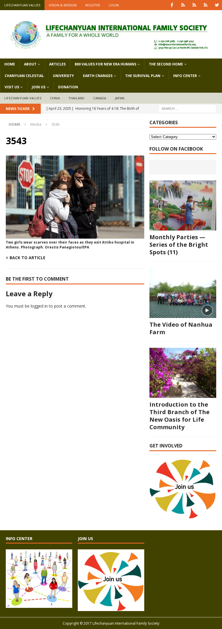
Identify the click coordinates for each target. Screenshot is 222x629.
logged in (39, 306)
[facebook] (172, 5)
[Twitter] (217, 5)
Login (114, 5)
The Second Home (166, 64)
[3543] (75, 235)
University (63, 75)
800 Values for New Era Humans (105, 64)
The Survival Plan (142, 75)
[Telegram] (206, 5)
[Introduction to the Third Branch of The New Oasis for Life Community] (182, 373)
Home (9, 64)
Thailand (77, 98)
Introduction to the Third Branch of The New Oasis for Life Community (179, 416)
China (55, 98)
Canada (99, 98)
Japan (120, 98)
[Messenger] (194, 5)
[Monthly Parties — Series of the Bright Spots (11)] (182, 205)
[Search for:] (187, 108)
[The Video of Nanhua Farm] (182, 293)
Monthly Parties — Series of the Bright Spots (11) (178, 244)
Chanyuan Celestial (24, 75)
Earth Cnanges (97, 75)
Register (92, 5)
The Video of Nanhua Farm (180, 328)
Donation (68, 87)
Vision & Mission (63, 5)
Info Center (185, 75)
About (30, 64)
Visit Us (12, 87)
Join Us (38, 87)
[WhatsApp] (183, 5)
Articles (57, 64)
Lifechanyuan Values (22, 5)
